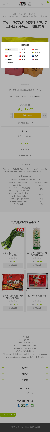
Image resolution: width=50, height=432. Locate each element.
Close (45, 44)
